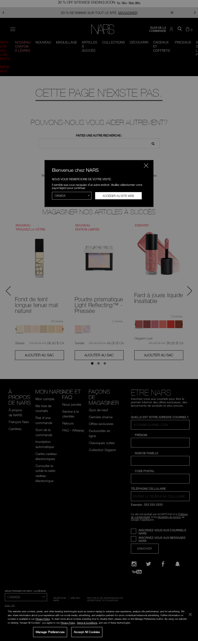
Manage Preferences (50, 632)
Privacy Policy (42, 618)
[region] (99, 624)
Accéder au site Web (118, 196)
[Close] (190, 614)
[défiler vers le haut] (190, 605)
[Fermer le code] (146, 165)
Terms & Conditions (87, 622)
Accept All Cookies (87, 632)
